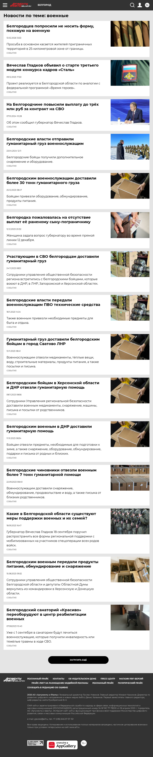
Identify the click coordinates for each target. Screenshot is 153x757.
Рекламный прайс (38, 679)
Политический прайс (130, 683)
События (11, 53)
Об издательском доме (82, 679)
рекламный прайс (103, 683)
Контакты (58, 679)
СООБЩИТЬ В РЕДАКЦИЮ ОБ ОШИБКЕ (47, 687)
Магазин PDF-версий (131, 679)
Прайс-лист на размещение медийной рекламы (60, 683)
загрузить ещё (78, 660)
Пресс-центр (108, 679)
